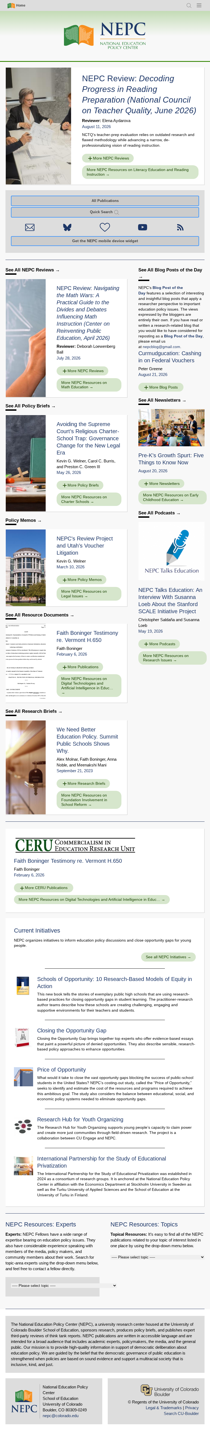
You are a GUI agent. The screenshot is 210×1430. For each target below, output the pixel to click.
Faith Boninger (69, 648)
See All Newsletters (160, 400)
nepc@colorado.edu (60, 1415)
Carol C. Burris (101, 461)
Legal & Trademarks (164, 1407)
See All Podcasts (157, 513)
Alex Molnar (67, 759)
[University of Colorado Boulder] (170, 1390)
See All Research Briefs (31, 711)
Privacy (192, 1407)
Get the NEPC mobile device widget (105, 241)
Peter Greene (150, 368)
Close (192, 634)
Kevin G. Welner (71, 461)
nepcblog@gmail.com (161, 347)
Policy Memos (20, 520)
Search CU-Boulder (181, 1413)
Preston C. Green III (82, 466)
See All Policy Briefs (28, 406)
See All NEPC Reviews (30, 270)
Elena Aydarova (116, 120)
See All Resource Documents (37, 615)
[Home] (105, 36)
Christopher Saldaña (156, 619)
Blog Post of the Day (183, 336)
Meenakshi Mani (91, 765)
